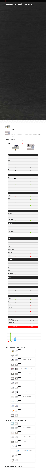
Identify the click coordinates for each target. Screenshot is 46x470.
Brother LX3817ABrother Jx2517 (26, 422)
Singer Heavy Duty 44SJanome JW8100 (26, 441)
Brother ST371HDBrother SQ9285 (26, 459)
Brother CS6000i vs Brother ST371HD (31, 469)
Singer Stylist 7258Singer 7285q (26, 436)
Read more (13, 129)
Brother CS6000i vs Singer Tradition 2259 (23, 469)
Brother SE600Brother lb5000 (26, 391)
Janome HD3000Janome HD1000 (26, 396)
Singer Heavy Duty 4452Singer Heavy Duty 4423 (26, 373)
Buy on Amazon (15, 326)
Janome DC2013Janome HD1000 (26, 427)
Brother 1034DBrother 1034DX (26, 410)
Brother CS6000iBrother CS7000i (26, 354)
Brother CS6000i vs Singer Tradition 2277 (16, 469)
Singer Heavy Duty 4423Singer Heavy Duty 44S (26, 377)
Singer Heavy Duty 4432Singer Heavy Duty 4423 (26, 368)
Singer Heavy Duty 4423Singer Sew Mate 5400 (26, 414)
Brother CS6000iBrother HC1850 (26, 359)
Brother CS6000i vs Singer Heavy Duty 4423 (8, 469)
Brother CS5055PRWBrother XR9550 (27, 450)
